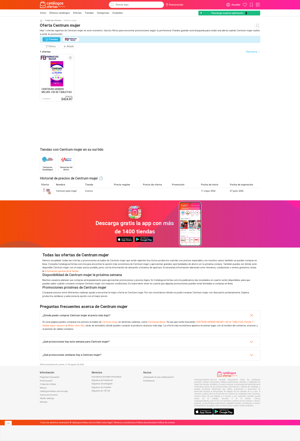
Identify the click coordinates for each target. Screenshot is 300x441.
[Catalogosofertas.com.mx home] (52, 5)
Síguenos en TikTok (100, 391)
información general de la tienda (61, 271)
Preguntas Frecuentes (50, 377)
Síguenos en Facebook (102, 380)
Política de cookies (166, 422)
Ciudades (117, 12)
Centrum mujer (110, 322)
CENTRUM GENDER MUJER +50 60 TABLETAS (219, 322)
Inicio (43, 12)
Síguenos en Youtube (101, 387)
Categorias (103, 12)
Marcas (43, 388)
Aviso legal (107, 422)
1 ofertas (45, 51)
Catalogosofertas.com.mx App (54, 391)
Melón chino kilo (76, 325)
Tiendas (89, 12)
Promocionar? (46, 381)
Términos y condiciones (124, 422)
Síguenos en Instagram (102, 383)
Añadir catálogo (47, 398)
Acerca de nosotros (49, 395)
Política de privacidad (146, 422)
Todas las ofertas (53, 20)
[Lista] (257, 4)
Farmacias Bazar (156, 322)
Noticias (43, 402)
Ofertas (77, 12)
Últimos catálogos (59, 12)
